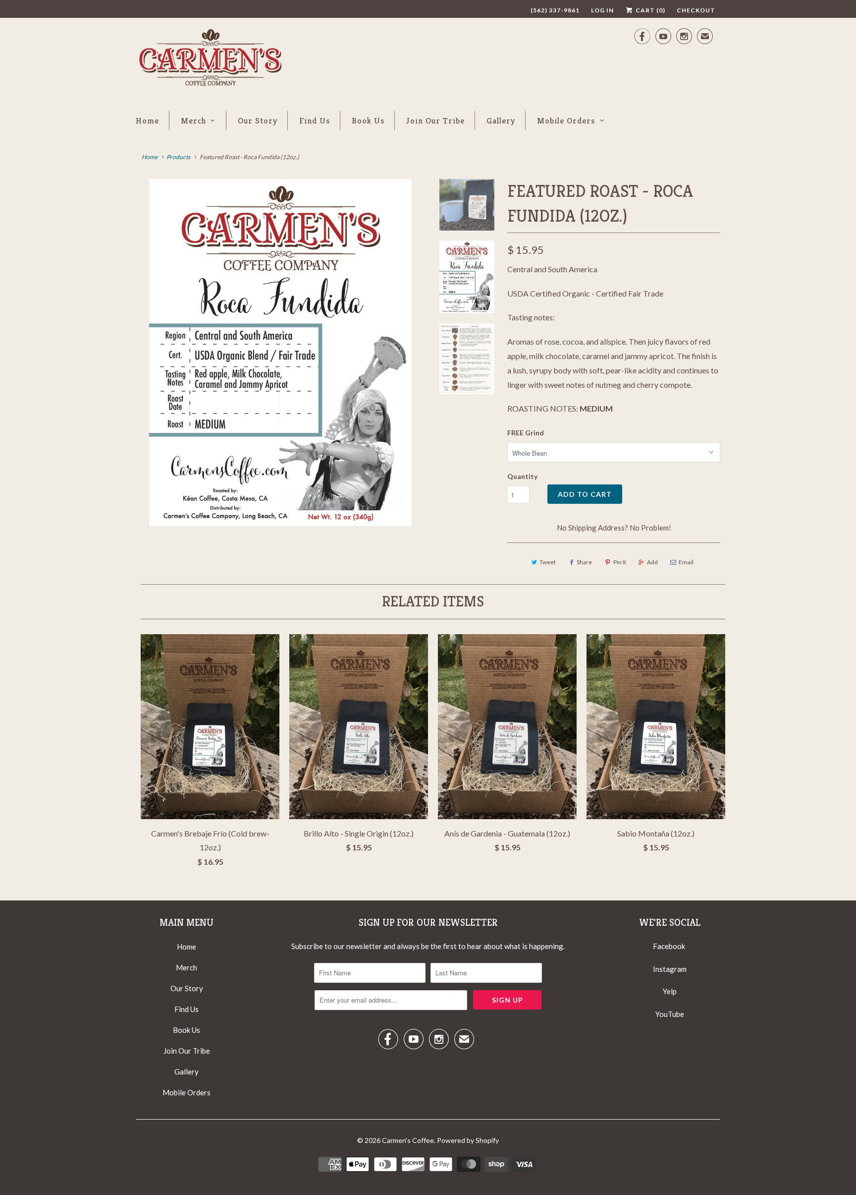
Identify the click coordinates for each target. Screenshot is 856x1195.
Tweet (547, 562)
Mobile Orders (566, 120)
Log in (602, 10)
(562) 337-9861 (555, 10)
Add (652, 562)
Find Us (314, 120)
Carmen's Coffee (408, 1140)
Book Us (368, 120)
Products (178, 157)
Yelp (670, 991)
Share (584, 562)
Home (147, 120)
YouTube (669, 1014)
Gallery (500, 120)
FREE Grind (525, 432)
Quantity (522, 476)
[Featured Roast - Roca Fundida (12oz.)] (280, 352)
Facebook (669, 946)
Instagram (670, 968)
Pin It (619, 562)
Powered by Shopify (468, 1140)
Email (686, 562)
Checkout (696, 10)
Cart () (649, 10)
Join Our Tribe (435, 120)
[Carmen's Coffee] (210, 59)
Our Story (257, 120)
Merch (193, 120)
